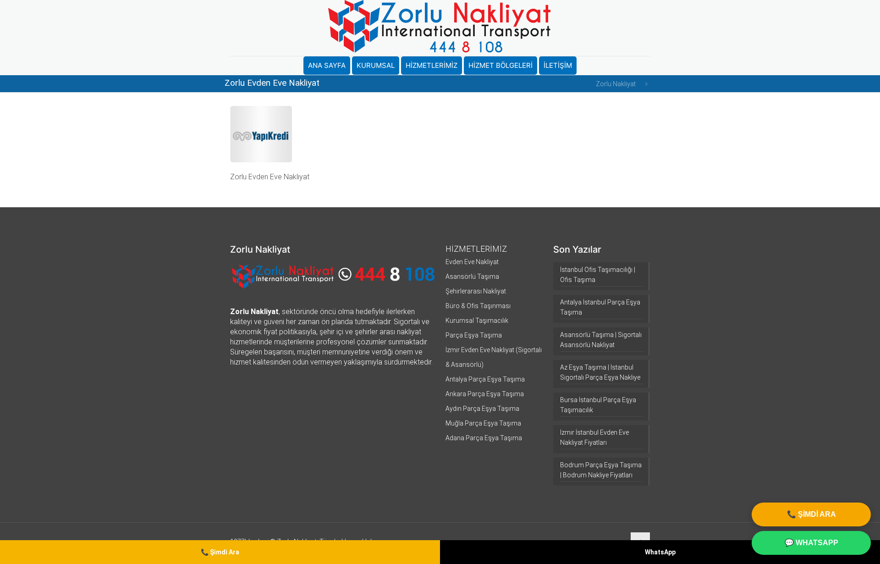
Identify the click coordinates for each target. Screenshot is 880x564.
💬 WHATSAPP (811, 543)
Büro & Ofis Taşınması (478, 306)
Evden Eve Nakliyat (472, 261)
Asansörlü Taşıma (472, 276)
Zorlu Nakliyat (616, 84)
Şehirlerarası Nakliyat (476, 291)
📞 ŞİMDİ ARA (811, 514)
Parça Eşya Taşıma (474, 335)
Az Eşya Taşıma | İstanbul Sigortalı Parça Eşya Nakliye (600, 372)
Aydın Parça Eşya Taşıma (482, 408)
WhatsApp (660, 552)
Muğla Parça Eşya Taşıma (483, 423)
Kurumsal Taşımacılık (477, 320)
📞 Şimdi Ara (220, 552)
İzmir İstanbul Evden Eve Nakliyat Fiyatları (594, 437)
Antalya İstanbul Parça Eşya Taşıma (600, 307)
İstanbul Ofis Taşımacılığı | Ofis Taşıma (597, 274)
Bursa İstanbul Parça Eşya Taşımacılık (598, 405)
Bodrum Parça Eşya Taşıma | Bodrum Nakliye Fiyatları (601, 470)
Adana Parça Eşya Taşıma (484, 438)
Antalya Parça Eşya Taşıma (485, 379)
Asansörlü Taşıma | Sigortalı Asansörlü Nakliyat (601, 339)
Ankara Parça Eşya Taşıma (485, 394)
